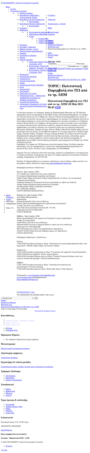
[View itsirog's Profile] (11, 199)
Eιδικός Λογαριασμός (14, 380)
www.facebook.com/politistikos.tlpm (41, 275)
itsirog (8, 195)
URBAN (9, 411)
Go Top (4, 450)
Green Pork (10, 413)
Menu (8, 7)
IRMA (8, 409)
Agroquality (10, 404)
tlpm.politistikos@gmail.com (60, 163)
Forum (50, 73)
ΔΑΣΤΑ (9, 395)
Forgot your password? (56, 69)
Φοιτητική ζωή (53, 77)
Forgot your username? (74, 69)
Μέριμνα (9, 393)
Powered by (39, 311)
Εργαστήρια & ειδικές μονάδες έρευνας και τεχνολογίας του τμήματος (27, 367)
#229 (58, 107)
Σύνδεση (9, 446)
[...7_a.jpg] (25, 292)
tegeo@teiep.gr (6, 430)
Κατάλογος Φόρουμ (55, 75)
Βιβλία (8, 389)
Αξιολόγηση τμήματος (9, 358)
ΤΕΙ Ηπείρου (10, 376)
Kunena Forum (49, 311)
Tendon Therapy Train (14, 407)
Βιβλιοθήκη (10, 378)
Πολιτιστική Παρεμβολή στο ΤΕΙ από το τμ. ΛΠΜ (67, 80)
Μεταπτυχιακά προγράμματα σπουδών (15, 348)
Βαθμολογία (10, 391)
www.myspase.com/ (24, 277)
